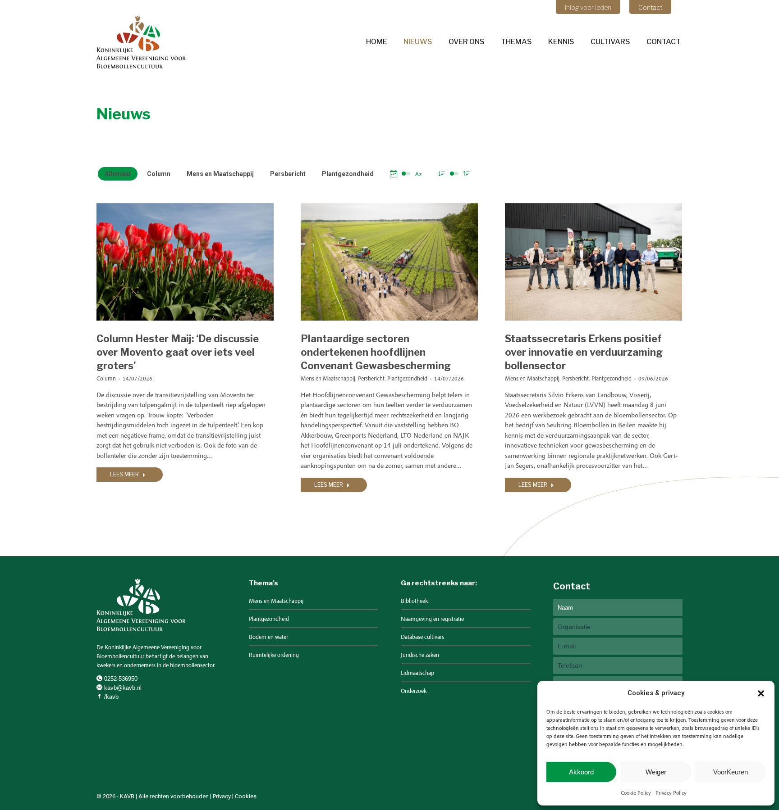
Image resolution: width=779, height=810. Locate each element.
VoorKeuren (730, 772)
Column (158, 173)
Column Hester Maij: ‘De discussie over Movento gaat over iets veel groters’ (177, 352)
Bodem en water (268, 637)
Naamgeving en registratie (432, 619)
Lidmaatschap (417, 673)
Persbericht (288, 173)
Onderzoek (413, 691)
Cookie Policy (636, 792)
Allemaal (118, 173)
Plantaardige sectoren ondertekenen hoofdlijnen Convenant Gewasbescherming (376, 352)
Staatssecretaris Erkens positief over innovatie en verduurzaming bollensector (584, 352)
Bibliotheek (414, 601)
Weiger (656, 772)
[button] (760, 693)
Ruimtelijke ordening (274, 655)
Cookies (246, 796)
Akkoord (581, 772)
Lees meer (124, 474)
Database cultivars (422, 637)
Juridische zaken (420, 655)
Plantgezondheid (348, 173)
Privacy (222, 796)
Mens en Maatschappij (220, 173)
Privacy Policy (671, 792)
